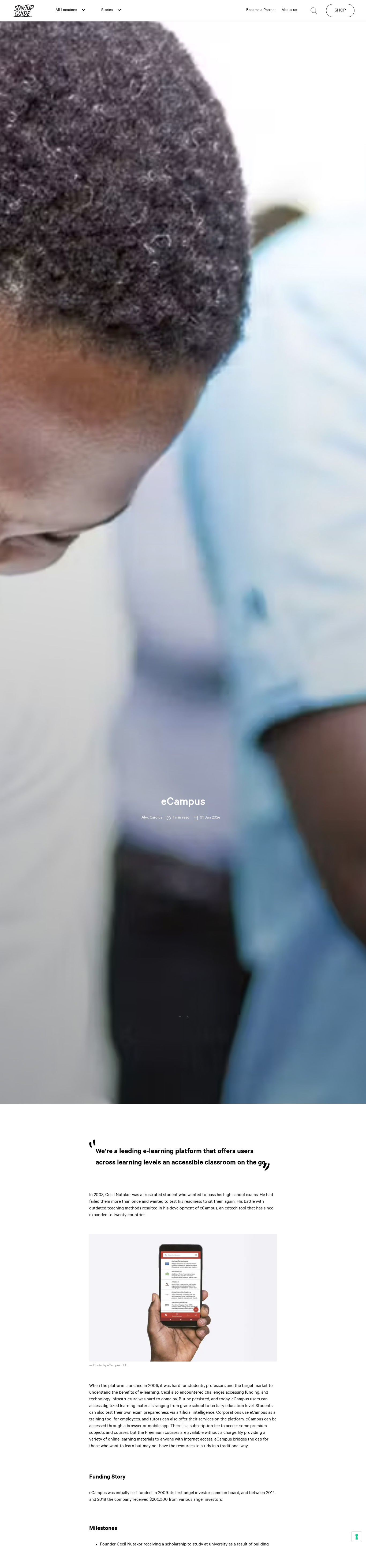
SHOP (340, 10)
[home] (23, 10)
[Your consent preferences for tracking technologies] (357, 1537)
